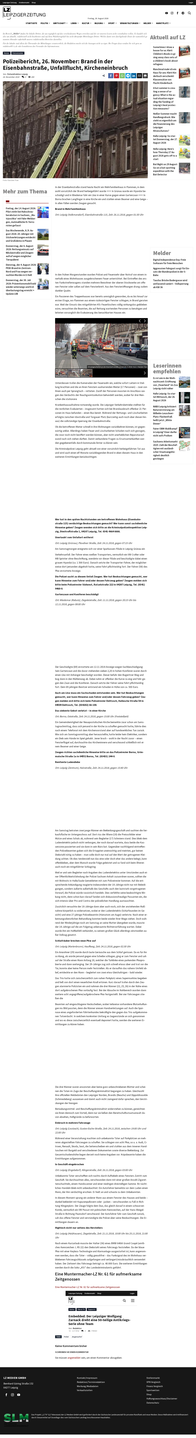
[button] (49, 23)
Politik (44, 23)
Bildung (99, 23)
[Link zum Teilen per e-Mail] (139, 75)
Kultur (85, 23)
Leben (74, 23)
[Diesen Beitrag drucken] (145, 75)
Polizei (66, 1337)
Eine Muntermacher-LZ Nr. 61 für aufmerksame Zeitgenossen (87, 1287)
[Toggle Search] (189, 13)
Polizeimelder (17, 53)
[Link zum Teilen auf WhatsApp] (122, 75)
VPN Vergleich (153, 1382)
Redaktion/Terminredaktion (91, 1382)
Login (191, 2)
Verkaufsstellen (84, 1390)
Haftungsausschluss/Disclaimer (161, 1398)
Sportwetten (152, 1390)
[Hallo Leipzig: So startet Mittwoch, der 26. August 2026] (184, 397)
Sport (111, 23)
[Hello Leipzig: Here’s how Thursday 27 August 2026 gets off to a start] (184, 154)
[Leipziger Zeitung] (24, 13)
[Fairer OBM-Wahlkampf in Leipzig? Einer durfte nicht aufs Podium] (184, 432)
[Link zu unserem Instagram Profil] (172, 13)
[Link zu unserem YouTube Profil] (166, 13)
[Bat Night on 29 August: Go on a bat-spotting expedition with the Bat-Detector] (184, 169)
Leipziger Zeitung (10, 2)
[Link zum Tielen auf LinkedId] (133, 75)
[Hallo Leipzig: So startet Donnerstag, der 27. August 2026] (184, 140)
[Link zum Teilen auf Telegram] (128, 75)
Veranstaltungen (129, 23)
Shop (34, 2)
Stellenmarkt (24, 2)
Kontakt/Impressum (87, 1377)
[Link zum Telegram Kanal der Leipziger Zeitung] (183, 13)
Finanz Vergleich (154, 1386)
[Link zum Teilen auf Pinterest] (116, 75)
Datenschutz (152, 1402)
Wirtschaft (59, 23)
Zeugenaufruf (77, 1337)
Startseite (31, 23)
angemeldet (74, 1357)
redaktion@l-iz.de (10, 46)
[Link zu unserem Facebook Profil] (177, 13)
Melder (147, 23)
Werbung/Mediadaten (87, 1386)
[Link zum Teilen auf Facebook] (110, 75)
